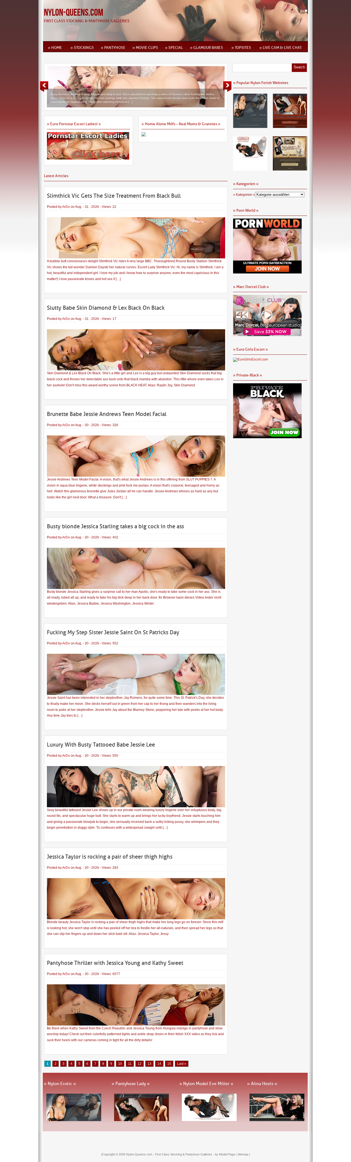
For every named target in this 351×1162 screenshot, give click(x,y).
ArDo (66, 207)
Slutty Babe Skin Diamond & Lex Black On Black (106, 308)
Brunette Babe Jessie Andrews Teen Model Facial (106, 414)
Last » (181, 1064)
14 (159, 1064)
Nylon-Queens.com (73, 13)
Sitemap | (243, 1154)
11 (130, 1064)
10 (120, 1064)
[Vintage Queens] (290, 169)
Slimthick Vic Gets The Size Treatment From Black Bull (114, 195)
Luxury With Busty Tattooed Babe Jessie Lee (101, 744)
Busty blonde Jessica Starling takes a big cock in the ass (115, 526)
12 (139, 1064)
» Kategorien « (244, 195)
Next (227, 86)
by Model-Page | (226, 1154)
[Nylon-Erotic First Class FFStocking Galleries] (250, 126)
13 (149, 1064)
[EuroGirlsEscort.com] (250, 359)
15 (169, 1064)
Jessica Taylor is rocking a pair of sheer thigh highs (109, 856)
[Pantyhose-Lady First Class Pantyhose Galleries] (290, 126)
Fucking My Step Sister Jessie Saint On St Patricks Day (113, 632)
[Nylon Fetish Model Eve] (250, 169)
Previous (44, 86)
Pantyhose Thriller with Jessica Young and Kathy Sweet (115, 963)
